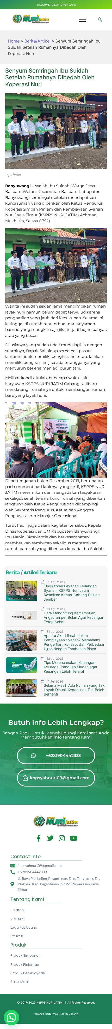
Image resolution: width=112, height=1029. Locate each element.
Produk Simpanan (25, 955)
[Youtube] (73, 838)
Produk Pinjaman (24, 964)
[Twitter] (50, 838)
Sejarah (17, 909)
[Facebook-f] (38, 838)
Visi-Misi (17, 918)
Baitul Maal (19, 981)
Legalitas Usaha (23, 927)
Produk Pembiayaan (27, 973)
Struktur (16, 936)
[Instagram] (62, 838)
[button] (100, 20)
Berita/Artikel (37, 41)
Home (14, 41)
